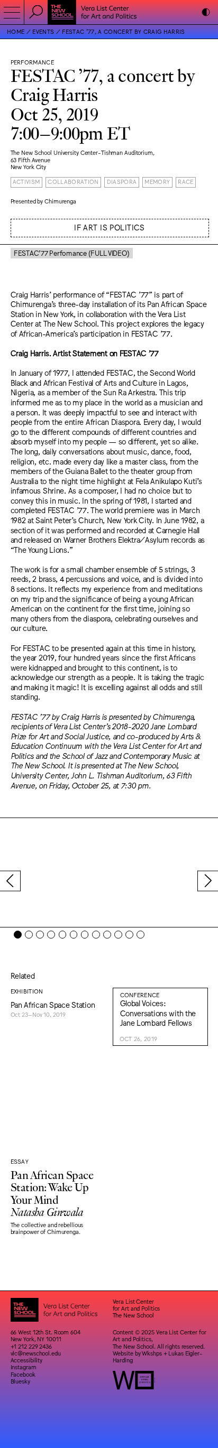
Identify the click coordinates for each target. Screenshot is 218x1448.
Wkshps (151, 1353)
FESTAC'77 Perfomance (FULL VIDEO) (71, 253)
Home (15, 31)
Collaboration (73, 181)
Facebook (23, 1374)
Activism (26, 181)
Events (43, 31)
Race (185, 181)
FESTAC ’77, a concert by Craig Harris (123, 31)
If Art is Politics (109, 226)
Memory (157, 181)
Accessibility (27, 1360)
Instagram (24, 1366)
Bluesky (20, 1381)
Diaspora (122, 181)
